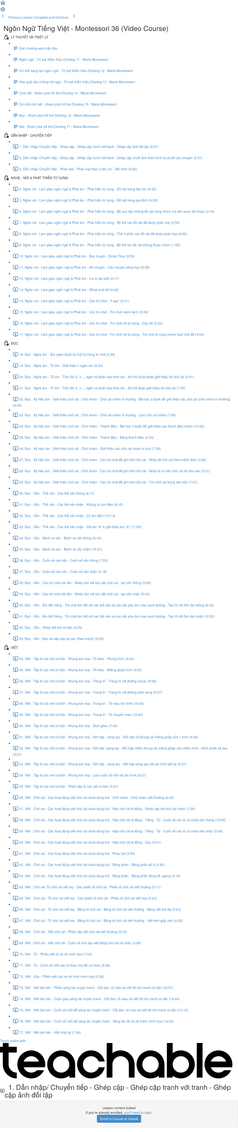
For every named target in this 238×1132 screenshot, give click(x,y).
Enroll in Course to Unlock (119, 1118)
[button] (3, 4)
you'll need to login (138, 1112)
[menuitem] (3, 10)
